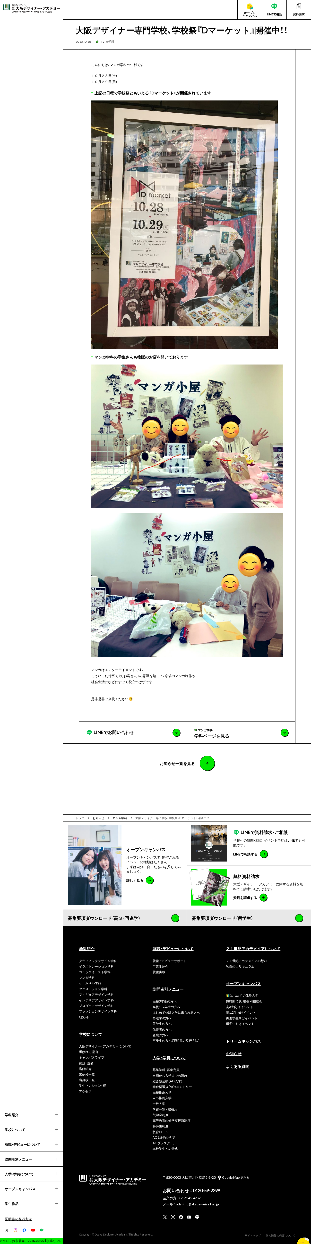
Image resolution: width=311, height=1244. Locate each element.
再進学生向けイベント (242, 1018)
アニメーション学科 (93, 989)
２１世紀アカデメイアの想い (246, 960)
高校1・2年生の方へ (166, 1006)
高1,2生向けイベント (241, 1012)
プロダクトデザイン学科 (96, 1005)
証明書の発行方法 (18, 1218)
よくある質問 (237, 1066)
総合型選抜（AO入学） (167, 1081)
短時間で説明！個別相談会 (244, 1001)
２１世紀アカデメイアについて (253, 948)
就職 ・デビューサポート (170, 960)
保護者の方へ (162, 1029)
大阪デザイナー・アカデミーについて (105, 1046)
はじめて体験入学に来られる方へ (176, 1012)
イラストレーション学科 (96, 966)
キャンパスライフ (91, 1057)
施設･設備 (86, 1063)
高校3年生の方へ (165, 1001)
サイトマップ (253, 1235)
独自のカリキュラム (240, 966)
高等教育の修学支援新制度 (171, 1120)
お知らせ (234, 1053)
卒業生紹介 (160, 966)
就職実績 (159, 972)
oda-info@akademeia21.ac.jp (197, 1204)
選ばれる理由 (88, 1051)
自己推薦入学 (162, 1097)
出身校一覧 (87, 1080)
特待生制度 (160, 1126)
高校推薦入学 (162, 1092)
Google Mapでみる (235, 1177)
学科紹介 (87, 948)
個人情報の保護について (280, 1235)
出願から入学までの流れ (170, 1075)
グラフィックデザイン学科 (98, 960)
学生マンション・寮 (92, 1085)
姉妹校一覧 (87, 1074)
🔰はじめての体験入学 (242, 995)
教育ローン (160, 1131)
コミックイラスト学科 (95, 972)
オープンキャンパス (243, 983)
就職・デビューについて (173, 948)
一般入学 (159, 1103)
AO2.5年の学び (164, 1137)
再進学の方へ (162, 1018)
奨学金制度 (160, 1114)
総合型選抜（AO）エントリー (172, 1086)
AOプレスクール (164, 1143)
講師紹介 (85, 1068)
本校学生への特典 (165, 1148)
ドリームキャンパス (243, 1041)
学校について (90, 1034)
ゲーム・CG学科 (90, 983)
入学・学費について (169, 1058)
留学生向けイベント (240, 1023)
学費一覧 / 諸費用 (165, 1109)
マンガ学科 (107, 41)
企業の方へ (160, 1035)
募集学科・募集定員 (166, 1069)
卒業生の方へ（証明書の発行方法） (176, 1040)
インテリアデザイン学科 (96, 1000)
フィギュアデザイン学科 (96, 994)
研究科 (83, 1017)
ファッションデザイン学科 (98, 1011)
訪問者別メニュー (168, 989)
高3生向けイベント (239, 1006)
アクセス (85, 1091)
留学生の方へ (162, 1023)
